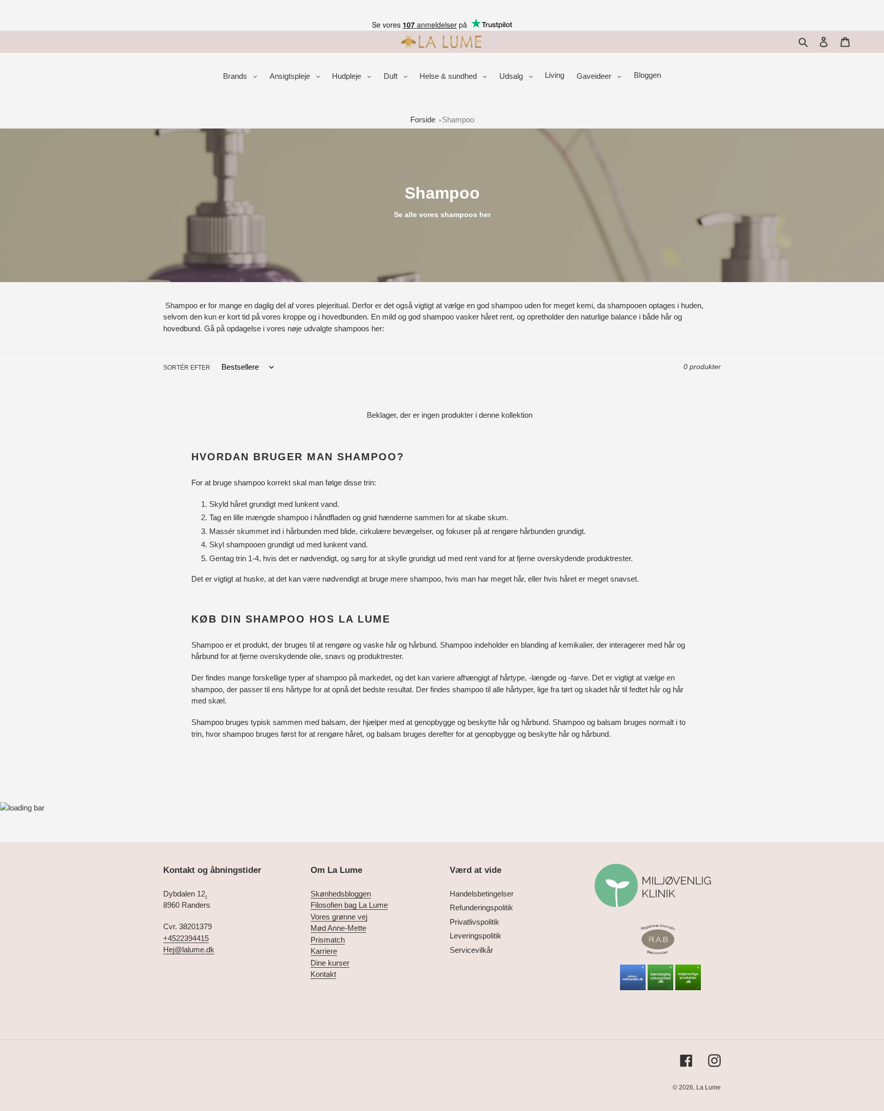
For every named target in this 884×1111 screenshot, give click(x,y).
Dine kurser (330, 962)
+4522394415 (186, 938)
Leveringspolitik (475, 935)
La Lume (708, 1087)
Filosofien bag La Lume (349, 905)
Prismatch (328, 939)
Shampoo (458, 119)
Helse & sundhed (449, 76)
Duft (392, 76)
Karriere (324, 951)
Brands (236, 76)
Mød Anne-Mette (338, 928)
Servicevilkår (471, 950)
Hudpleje (347, 76)
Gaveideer (595, 76)
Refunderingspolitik (481, 907)
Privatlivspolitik (474, 921)
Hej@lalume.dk (188, 949)
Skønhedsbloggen (341, 893)
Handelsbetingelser (482, 893)
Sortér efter (186, 367)
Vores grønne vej (339, 916)
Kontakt (323, 974)
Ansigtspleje (291, 76)
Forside (422, 119)
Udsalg (512, 76)
